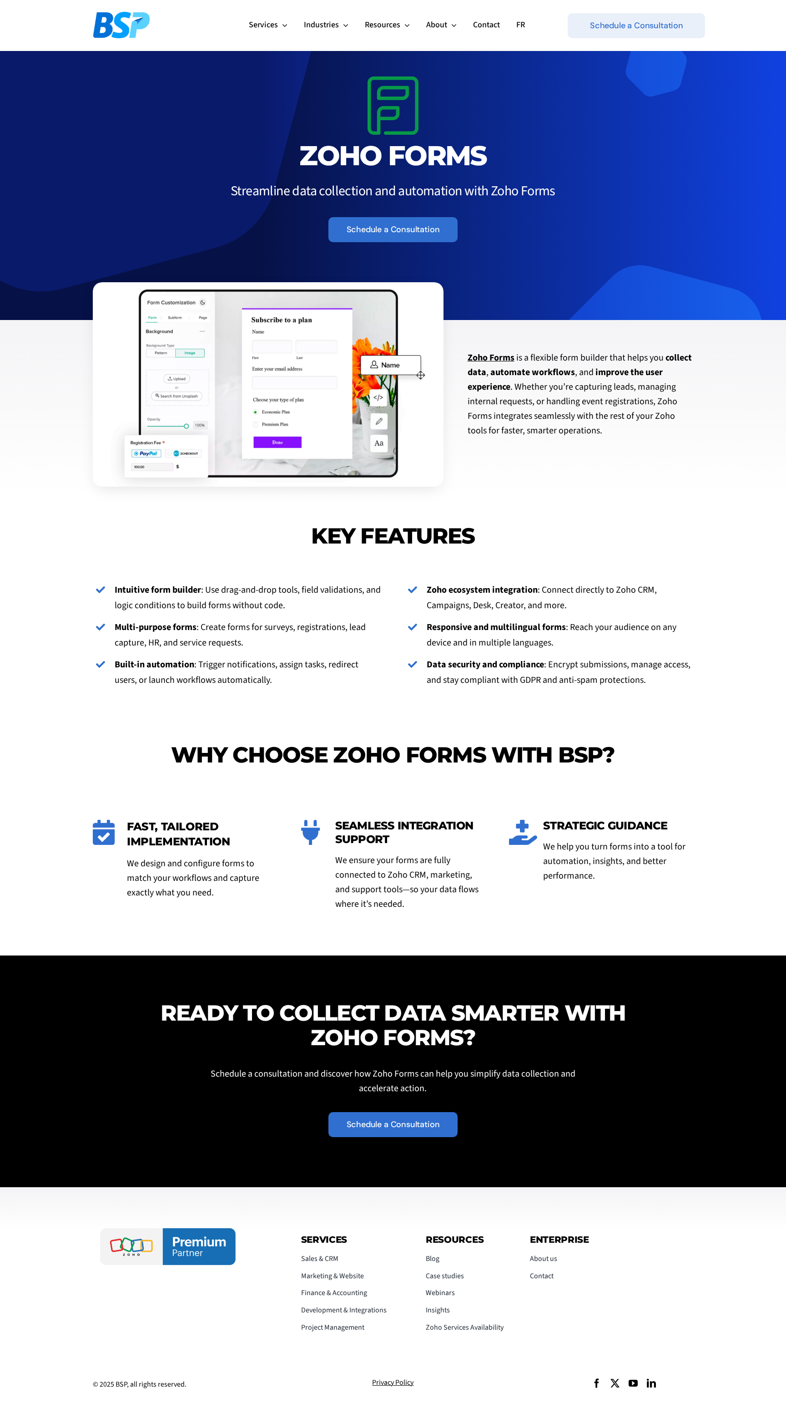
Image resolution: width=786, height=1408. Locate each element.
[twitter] (615, 1383)
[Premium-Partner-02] (168, 1232)
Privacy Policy (392, 1383)
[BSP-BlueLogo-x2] (121, 16)
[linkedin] (651, 1383)
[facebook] (596, 1383)
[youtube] (633, 1383)
